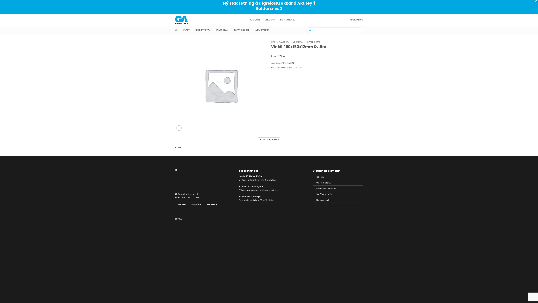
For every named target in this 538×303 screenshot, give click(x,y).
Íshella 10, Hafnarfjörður (250, 176)
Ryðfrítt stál (202, 30)
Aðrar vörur (262, 30)
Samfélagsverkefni (324, 194)
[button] (356, 19)
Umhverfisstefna (323, 183)
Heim (273, 42)
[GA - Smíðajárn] (183, 20)
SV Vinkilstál (313, 42)
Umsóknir (270, 20)
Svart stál (222, 30)
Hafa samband (287, 20)
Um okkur (255, 20)
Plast (186, 30)
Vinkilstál (298, 42)
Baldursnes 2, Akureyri (250, 196)
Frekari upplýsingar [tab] (269, 140)
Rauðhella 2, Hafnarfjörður (251, 186)
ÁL (176, 30)
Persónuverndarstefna (326, 188)
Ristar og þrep (242, 30)
